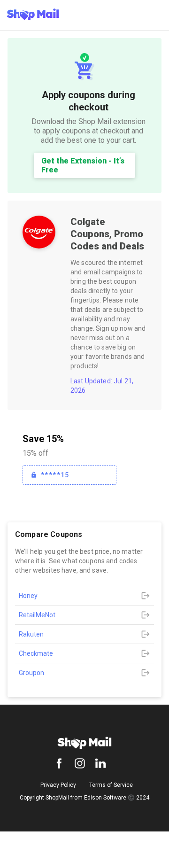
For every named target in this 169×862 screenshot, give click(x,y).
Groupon (31, 672)
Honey (28, 595)
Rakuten (31, 634)
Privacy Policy (58, 785)
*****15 (55, 475)
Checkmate (36, 653)
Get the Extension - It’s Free (82, 165)
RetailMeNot (37, 615)
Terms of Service (111, 785)
